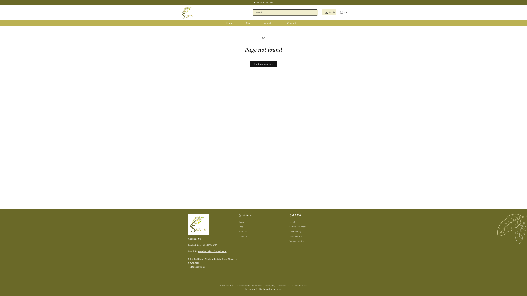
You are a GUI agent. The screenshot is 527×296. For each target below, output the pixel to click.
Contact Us (243, 236)
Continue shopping (263, 64)
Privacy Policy (295, 231)
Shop (241, 226)
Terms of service (283, 286)
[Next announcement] (338, 2)
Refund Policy (295, 236)
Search (292, 222)
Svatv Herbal (230, 286)
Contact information (299, 286)
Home (241, 222)
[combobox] (285, 12)
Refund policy (270, 286)
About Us (243, 231)
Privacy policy (257, 286)
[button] (343, 12)
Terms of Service (296, 241)
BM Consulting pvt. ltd (270, 289)
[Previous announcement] (189, 2)
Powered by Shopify (243, 286)
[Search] (315, 12)
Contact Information (298, 226)
